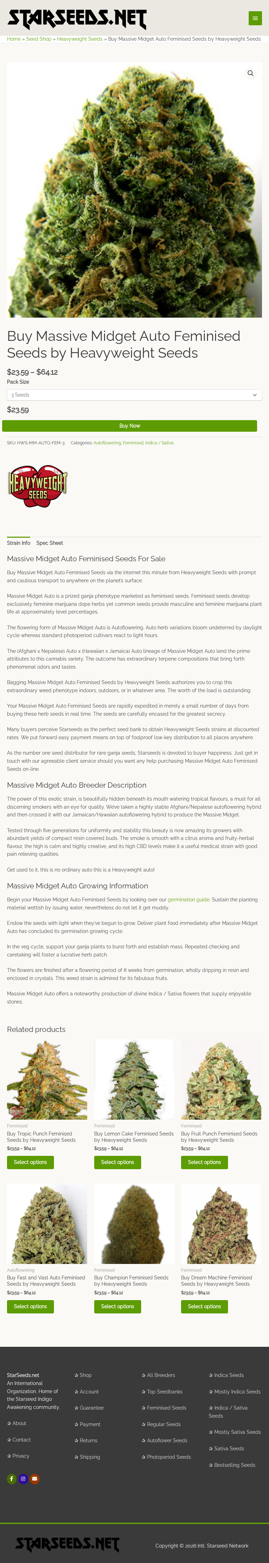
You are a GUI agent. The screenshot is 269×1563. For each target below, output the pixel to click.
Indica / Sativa (159, 442)
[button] (250, 73)
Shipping (90, 1457)
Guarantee (92, 1408)
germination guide (188, 899)
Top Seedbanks (164, 1392)
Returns (88, 1440)
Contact (22, 1440)
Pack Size (18, 382)
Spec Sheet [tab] (49, 543)
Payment (90, 1424)
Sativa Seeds (229, 1448)
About (19, 1423)
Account (89, 1392)
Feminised (133, 442)
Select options (30, 1162)
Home (14, 39)
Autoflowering (107, 442)
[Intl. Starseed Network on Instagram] (23, 1479)
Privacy (21, 1456)
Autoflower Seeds (167, 1440)
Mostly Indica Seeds (237, 1392)
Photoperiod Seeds (169, 1457)
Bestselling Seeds (234, 1465)
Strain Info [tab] (18, 543)
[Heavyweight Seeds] (38, 486)
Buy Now (129, 426)
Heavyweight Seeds (80, 39)
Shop (86, 1375)
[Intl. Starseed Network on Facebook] (11, 1479)
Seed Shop (38, 39)
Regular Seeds (164, 1424)
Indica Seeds (229, 1375)
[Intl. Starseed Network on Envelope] (34, 1479)
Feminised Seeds (166, 1408)
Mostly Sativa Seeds (237, 1432)
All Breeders (161, 1375)
